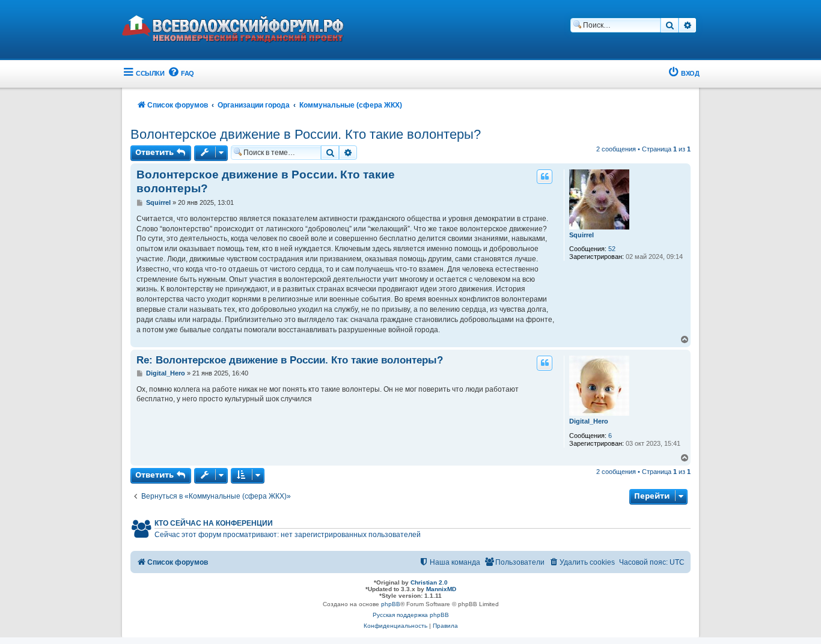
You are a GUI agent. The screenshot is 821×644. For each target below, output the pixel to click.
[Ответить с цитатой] (544, 176)
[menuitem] (180, 73)
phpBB (390, 604)
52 (611, 248)
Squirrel (581, 234)
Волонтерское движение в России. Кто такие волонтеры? (305, 134)
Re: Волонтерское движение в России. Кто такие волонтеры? (289, 359)
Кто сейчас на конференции (213, 523)
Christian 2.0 (429, 582)
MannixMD (441, 589)
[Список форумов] (242, 30)
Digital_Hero (588, 421)
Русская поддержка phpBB (411, 615)
